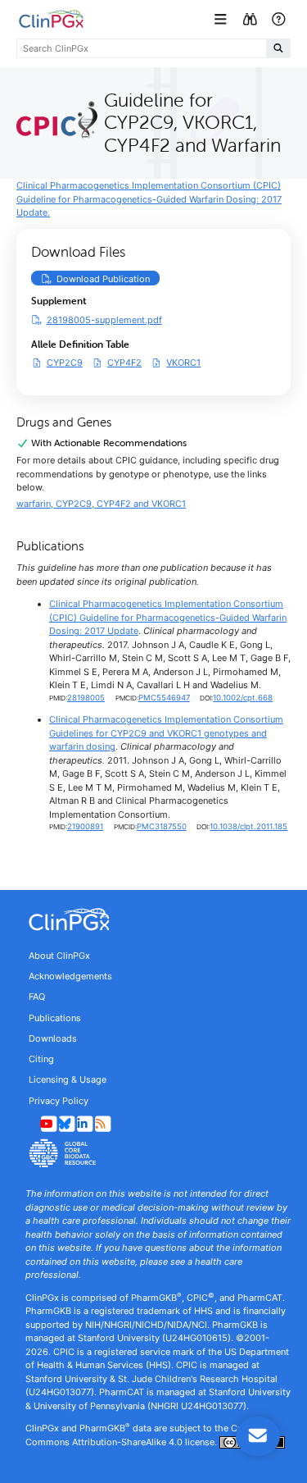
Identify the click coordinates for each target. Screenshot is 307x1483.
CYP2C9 (65, 362)
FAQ (37, 996)
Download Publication (108, 278)
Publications (55, 1018)
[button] (222, 19)
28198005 (86, 697)
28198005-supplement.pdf (104, 320)
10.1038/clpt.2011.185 (248, 826)
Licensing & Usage (67, 1079)
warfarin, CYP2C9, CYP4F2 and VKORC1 (101, 503)
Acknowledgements (70, 976)
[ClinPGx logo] (153, 919)
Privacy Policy (58, 1101)
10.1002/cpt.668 (243, 697)
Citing (41, 1059)
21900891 (85, 826)
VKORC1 (183, 362)
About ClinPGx (59, 955)
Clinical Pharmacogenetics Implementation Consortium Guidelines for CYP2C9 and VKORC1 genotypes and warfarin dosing (166, 733)
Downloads (53, 1038)
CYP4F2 (124, 362)
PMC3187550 (162, 826)
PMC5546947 (164, 697)
